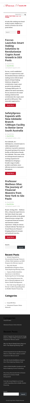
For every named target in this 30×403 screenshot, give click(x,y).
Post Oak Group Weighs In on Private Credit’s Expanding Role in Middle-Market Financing (15, 287)
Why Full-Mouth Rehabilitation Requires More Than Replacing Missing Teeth (14, 267)
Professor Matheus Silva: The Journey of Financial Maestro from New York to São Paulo (14, 190)
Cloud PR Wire (10, 66)
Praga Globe (12, 400)
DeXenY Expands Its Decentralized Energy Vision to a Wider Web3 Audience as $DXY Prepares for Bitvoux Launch (14, 337)
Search (7, 244)
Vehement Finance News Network (12, 324)
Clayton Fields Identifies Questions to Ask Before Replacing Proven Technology (14, 274)
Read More (10, 105)
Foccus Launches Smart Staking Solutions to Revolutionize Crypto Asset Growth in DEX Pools (14, 50)
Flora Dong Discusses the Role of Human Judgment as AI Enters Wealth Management (14, 280)
